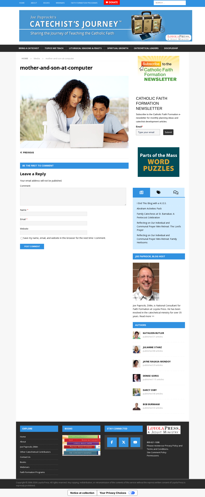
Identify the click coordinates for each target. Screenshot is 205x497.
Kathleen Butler (153, 333)
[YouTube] (135, 442)
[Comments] (175, 192)
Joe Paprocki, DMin (29, 446)
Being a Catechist (29, 48)
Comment (25, 185)
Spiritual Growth (117, 48)
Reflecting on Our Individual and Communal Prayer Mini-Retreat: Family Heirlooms (157, 239)
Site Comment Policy (156, 452)
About (34, 3)
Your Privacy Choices (113, 492)
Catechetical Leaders (146, 48)
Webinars (60, 3)
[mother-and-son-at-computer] (74, 146)
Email (23, 219)
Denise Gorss (151, 375)
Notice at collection (82, 492)
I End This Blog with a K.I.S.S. (151, 203)
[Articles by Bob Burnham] (136, 408)
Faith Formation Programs (84, 3)
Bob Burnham (151, 404)
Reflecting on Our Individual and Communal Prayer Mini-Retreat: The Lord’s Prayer (159, 226)
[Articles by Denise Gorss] (136, 379)
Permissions (153, 455)
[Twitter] (123, 442)
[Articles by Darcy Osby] (136, 394)
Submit (168, 132)
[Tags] (158, 192)
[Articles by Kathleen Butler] (136, 337)
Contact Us (25, 457)
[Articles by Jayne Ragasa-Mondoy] (136, 365)
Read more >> (146, 316)
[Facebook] (112, 442)
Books (46, 3)
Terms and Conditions (157, 449)
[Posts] (141, 192)
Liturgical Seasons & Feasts (85, 48)
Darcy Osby (150, 390)
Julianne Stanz (152, 347)
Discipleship (171, 48)
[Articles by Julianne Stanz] (136, 351)
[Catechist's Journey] (105, 42)
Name (23, 209)
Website (24, 228)
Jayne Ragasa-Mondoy (157, 361)
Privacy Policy (171, 445)
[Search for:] (170, 2)
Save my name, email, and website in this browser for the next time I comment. (64, 237)
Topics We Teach (54, 48)
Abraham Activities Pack (149, 208)
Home (22, 3)
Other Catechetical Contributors (35, 451)
